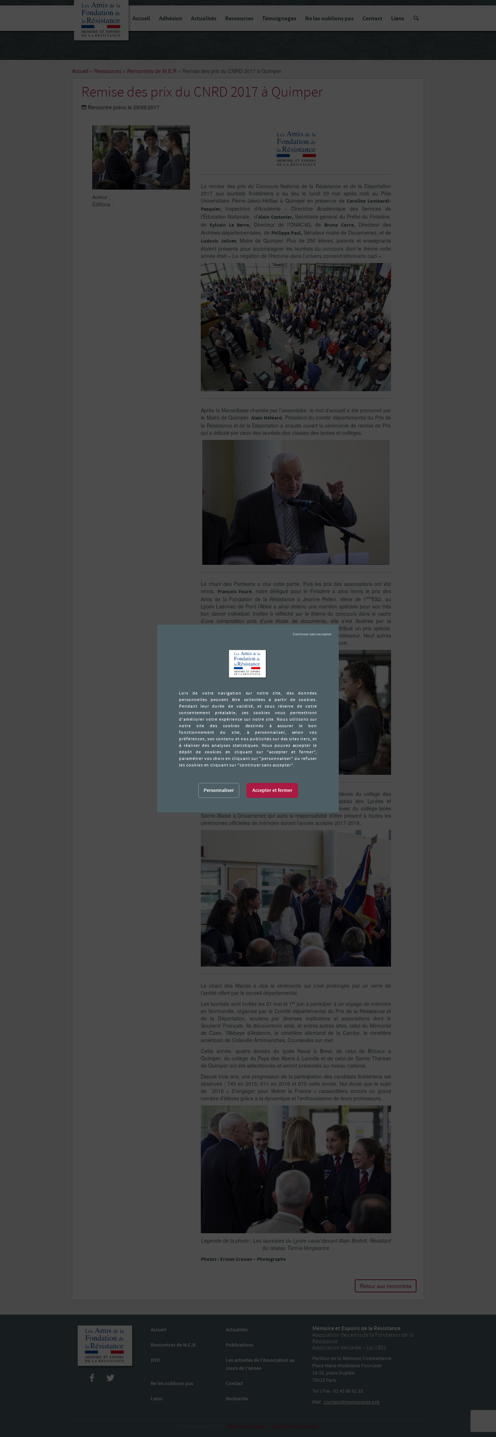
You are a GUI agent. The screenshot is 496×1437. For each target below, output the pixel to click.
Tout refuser (312, 634)
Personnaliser (219, 790)
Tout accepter (272, 790)
